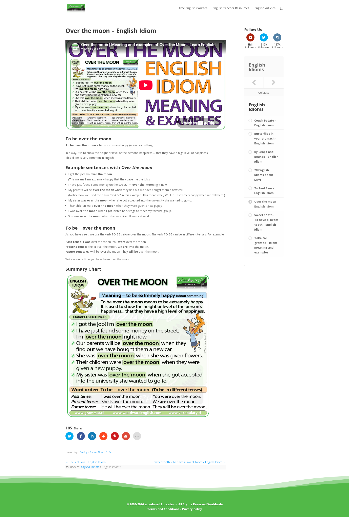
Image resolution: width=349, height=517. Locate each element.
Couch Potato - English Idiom (265, 123)
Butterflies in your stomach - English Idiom (265, 138)
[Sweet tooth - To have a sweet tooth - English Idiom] (274, 82)
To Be (108, 452)
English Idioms (90, 467)
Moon (101, 452)
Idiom (93, 452)
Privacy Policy (192, 509)
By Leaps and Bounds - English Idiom (266, 156)
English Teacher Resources (231, 8)
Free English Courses (193, 8)
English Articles (264, 8)
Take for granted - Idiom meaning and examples (265, 245)
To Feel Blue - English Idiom (87, 462)
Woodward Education (160, 504)
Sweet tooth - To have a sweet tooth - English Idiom (188, 462)
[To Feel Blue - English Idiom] (254, 82)
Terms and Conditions (163, 509)
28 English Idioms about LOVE (263, 175)
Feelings (84, 452)
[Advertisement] (264, 329)
